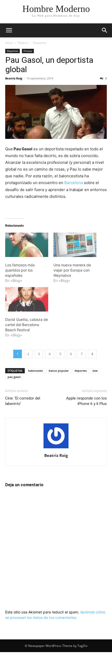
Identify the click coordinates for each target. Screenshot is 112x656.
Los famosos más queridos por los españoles (20, 270)
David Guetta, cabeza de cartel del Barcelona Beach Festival (26, 324)
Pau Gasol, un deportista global (49, 64)
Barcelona (73, 182)
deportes (80, 371)
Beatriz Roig (13, 78)
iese (95, 371)
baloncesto (35, 371)
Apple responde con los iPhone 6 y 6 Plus (86, 401)
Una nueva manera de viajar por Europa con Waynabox (72, 270)
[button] (9, 30)
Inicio (9, 42)
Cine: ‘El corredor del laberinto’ (22, 401)
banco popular (59, 371)
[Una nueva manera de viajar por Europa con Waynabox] (74, 245)
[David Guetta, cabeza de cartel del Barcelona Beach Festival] (26, 299)
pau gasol (14, 377)
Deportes (39, 42)
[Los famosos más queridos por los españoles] (26, 245)
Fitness (23, 42)
